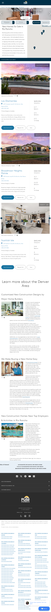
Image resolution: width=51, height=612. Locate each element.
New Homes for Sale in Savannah (7, 590)
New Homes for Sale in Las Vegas (24, 573)
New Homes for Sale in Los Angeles (7, 546)
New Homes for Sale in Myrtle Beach (41, 568)
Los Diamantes (9, 101)
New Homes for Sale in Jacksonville (7, 571)
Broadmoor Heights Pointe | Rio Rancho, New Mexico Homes (30, 468)
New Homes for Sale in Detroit (23, 560)
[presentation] (1, 14)
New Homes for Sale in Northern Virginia (42, 593)
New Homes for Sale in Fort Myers (7, 569)
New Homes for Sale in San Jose (7, 554)
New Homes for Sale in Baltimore (24, 543)
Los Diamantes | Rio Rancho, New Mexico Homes (30, 464)
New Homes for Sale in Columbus (41, 538)
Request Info (20, 127)
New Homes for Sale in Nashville (40, 575)
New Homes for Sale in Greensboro (24, 605)
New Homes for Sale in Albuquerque (24, 593)
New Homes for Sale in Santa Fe (23, 595)
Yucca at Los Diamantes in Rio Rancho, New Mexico (30, 466)
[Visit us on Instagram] (34, 476)
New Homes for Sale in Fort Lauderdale (8, 568)
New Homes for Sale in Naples (6, 574)
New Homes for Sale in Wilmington (24, 608)
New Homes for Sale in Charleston (41, 558)
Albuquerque (14, 7)
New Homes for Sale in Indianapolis (7, 604)
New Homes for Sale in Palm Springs (7, 549)
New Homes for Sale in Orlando (6, 576)
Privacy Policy (27, 512)
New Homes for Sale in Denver (6, 561)
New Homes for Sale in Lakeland (7, 572)
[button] (24, 18)
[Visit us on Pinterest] (25, 476)
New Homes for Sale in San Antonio (41, 586)
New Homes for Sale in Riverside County (8, 551)
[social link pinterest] (17, 96)
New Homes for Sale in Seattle (40, 600)
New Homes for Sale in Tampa (6, 580)
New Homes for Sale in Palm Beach (7, 577)
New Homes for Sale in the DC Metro (24, 545)
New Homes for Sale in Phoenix (6, 536)
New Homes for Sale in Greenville (41, 565)
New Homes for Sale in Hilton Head (41, 566)
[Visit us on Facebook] (17, 476)
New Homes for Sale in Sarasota (7, 579)
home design (31, 320)
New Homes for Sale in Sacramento (7, 552)
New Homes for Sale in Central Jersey (24, 587)
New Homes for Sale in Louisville (24, 536)
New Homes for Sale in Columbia (41, 560)
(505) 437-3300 (5, 247)
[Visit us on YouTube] (29, 476)
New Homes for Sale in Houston (40, 585)
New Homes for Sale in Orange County (8, 548)
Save (31, 127)
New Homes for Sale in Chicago (7, 597)
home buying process (32, 362)
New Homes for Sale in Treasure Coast (8, 582)
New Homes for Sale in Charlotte (24, 603)
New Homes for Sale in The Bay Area (7, 545)
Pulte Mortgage (29, 403)
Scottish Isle (7, 240)
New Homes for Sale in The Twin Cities (25, 567)
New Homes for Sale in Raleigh (23, 607)
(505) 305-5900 (5, 180)
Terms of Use (19, 512)
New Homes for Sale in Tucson (6, 538)
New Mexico (8, 7)
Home (2, 7)
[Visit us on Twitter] (21, 476)
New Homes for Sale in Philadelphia (41, 551)
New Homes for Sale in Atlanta (6, 589)
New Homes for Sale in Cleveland (41, 536)
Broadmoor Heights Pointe (11, 172)
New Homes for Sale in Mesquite (24, 575)
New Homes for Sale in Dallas (40, 583)
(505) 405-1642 (5, 108)
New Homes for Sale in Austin (40, 581)
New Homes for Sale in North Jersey (24, 585)
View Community (8, 127)
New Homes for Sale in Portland (40, 545)
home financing (26, 397)
